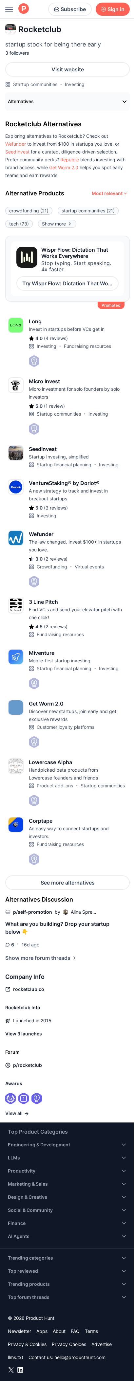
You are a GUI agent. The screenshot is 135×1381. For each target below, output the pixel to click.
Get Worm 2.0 (63, 167)
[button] (15, 144)
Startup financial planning (64, 464)
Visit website (67, 69)
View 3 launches (23, 1033)
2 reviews (56, 559)
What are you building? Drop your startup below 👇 (57, 928)
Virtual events (89, 566)
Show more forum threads (37, 958)
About (59, 1331)
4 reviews (56, 338)
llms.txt (15, 1357)
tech (19, 223)
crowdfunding (28, 210)
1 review (54, 406)
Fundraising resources (87, 346)
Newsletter (19, 1331)
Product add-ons (55, 785)
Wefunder (15, 144)
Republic (69, 159)
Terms (91, 1331)
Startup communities (35, 84)
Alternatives (21, 101)
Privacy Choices (69, 1344)
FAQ (75, 1331)
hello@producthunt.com (80, 1357)
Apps (42, 1331)
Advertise (101, 1344)
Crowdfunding (52, 566)
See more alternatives (68, 882)
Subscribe (73, 9)
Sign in (116, 9)
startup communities (88, 210)
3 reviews (56, 508)
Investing (75, 84)
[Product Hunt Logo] (23, 9)
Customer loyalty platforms (65, 727)
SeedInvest (17, 151)
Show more (54, 223)
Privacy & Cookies (27, 1344)
